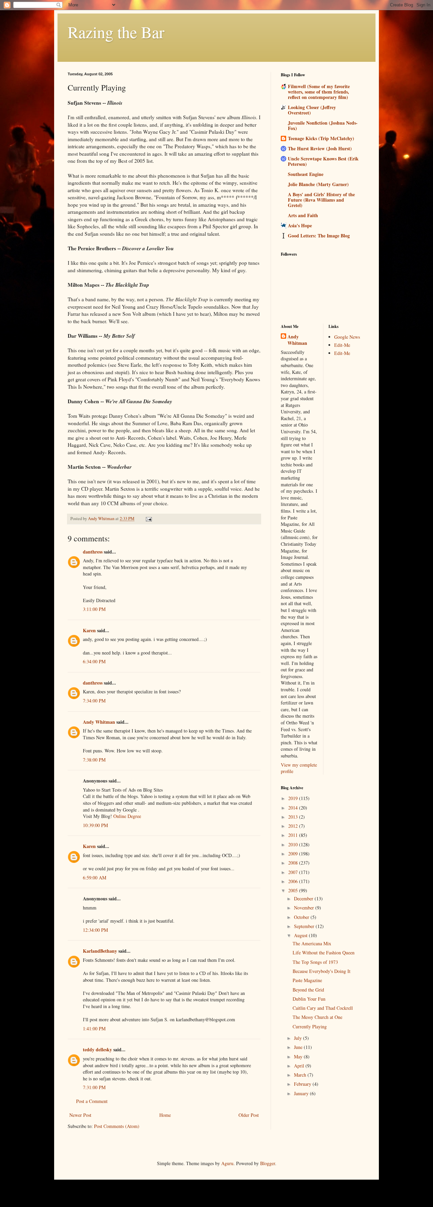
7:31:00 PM (94, 1087)
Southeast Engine (305, 174)
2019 (293, 798)
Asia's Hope (300, 225)
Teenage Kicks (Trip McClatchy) (321, 138)
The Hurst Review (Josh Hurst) (320, 148)
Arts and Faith (303, 215)
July (298, 1038)
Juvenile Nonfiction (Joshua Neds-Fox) (323, 125)
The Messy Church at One (317, 1017)
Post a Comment (92, 1101)
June (299, 1047)
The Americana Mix (312, 943)
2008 (293, 862)
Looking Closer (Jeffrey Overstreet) (312, 110)
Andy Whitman (99, 721)
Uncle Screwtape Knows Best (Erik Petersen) (323, 161)
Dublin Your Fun (309, 999)
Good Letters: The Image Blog (319, 235)
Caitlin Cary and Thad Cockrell (323, 1008)
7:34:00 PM (94, 700)
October (302, 917)
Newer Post (80, 1115)
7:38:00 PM (94, 759)
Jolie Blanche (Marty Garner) (318, 184)
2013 (293, 817)
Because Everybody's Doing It (321, 971)
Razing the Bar (116, 32)
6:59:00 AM (94, 877)
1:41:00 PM (94, 1028)
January (302, 1093)
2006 (293, 881)
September (305, 926)
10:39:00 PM (95, 825)
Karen (89, 630)
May (299, 1056)
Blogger (267, 1163)
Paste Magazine (307, 980)
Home (165, 1115)
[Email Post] (148, 518)
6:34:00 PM (94, 661)
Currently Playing (310, 1026)
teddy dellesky (97, 1049)
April (299, 1065)
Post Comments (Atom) (116, 1126)
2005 (293, 890)
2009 (293, 853)
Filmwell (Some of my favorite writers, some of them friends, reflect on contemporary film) (319, 92)
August (301, 935)
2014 (293, 807)
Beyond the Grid (308, 989)
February (303, 1084)
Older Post (248, 1115)
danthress (92, 551)
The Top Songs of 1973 (315, 962)
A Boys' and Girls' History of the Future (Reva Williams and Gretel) (321, 200)
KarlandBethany (100, 950)
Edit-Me (342, 345)
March (300, 1075)
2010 (293, 844)
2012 (293, 826)
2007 (293, 872)
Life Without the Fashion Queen (324, 952)
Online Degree (127, 816)
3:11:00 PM (94, 609)
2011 (293, 835)
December (304, 898)
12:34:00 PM (95, 930)
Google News (347, 337)
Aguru (227, 1163)
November (304, 907)
